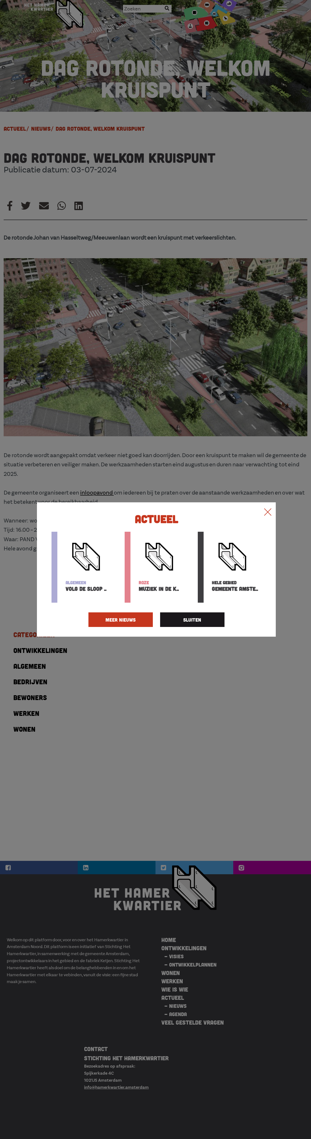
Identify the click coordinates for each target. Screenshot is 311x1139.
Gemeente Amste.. (235, 586)
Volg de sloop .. (86, 586)
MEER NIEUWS (120, 620)
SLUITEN (192, 620)
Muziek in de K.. (159, 586)
